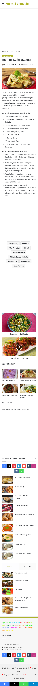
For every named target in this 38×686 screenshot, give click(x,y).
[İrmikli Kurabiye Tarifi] (7, 610)
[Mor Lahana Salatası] (10, 374)
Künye (6, 674)
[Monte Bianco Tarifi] (7, 583)
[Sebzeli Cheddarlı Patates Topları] (7, 499)
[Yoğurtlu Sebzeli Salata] (28, 374)
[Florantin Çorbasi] (7, 575)
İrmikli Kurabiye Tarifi (22, 607)
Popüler (10, 566)
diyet (27, 248)
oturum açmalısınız (23, 409)
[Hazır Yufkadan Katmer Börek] (7, 517)
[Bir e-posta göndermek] (13, 65)
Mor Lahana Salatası (9, 380)
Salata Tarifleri (15, 51)
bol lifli (25, 243)
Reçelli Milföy (19, 487)
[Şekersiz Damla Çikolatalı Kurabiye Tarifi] (7, 601)
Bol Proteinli (15, 248)
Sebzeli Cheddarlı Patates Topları (24, 497)
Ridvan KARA (8, 65)
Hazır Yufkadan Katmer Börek (25, 514)
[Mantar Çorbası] (7, 547)
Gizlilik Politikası (15, 674)
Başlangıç (14, 243)
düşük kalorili (19, 252)
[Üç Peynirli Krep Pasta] (7, 480)
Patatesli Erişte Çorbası (23, 553)
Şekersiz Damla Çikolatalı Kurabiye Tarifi (23, 599)
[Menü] (3, 5)
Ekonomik (13, 261)
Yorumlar (27, 566)
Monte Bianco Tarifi (21, 581)
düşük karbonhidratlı (19, 257)
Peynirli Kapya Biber (22, 505)
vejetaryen (19, 266)
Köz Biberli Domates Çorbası (24, 525)
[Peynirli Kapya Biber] (7, 508)
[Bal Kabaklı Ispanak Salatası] (28, 388)
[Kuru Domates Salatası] (10, 388)
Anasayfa (6, 51)
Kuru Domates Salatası (9, 395)
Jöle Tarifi (18, 589)
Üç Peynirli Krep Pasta (22, 477)
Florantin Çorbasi (21, 573)
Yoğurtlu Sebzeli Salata (28, 380)
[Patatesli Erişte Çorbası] (7, 556)
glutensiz (26, 261)
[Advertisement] (19, 30)
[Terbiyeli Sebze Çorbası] (7, 538)
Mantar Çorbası (20, 544)
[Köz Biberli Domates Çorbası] (7, 528)
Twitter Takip (6, 635)
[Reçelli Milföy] (7, 489)
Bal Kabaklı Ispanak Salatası (26, 396)
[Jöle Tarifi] (7, 591)
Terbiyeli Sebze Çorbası (23, 535)
